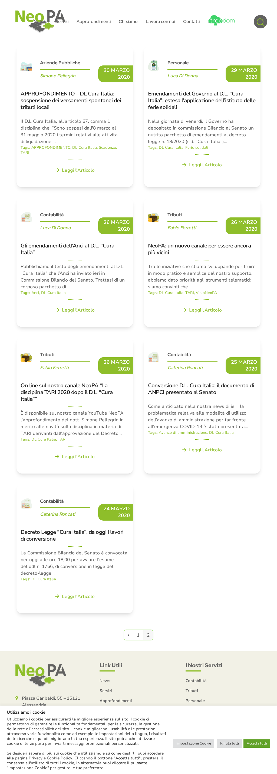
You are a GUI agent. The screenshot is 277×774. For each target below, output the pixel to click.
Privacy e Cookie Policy (50, 758)
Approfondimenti (116, 700)
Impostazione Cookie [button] (193, 743)
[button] (260, 21)
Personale (195, 700)
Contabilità (196, 680)
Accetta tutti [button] (257, 743)
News (105, 680)
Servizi (106, 690)
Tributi (192, 690)
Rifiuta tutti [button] (229, 743)
